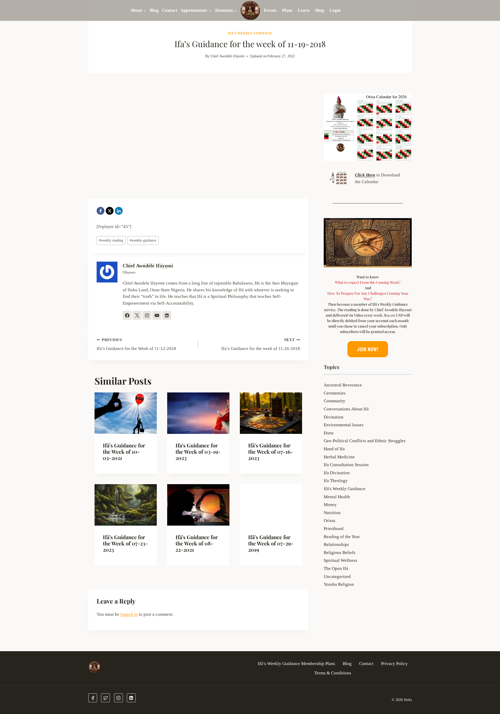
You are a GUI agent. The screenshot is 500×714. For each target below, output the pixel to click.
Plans (287, 10)
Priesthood (333, 528)
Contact (169, 10)
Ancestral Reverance (343, 385)
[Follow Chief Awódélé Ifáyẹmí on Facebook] (127, 315)
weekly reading (111, 240)
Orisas (329, 520)
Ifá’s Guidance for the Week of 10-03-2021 (124, 451)
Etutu (329, 432)
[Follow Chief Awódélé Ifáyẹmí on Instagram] (146, 315)
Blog (154, 10)
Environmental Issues (344, 424)
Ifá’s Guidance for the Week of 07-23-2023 (125, 543)
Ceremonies (335, 393)
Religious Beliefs (339, 552)
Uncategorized (337, 576)
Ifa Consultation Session (346, 464)
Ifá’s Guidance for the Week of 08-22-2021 (197, 543)
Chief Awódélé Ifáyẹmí (227, 56)
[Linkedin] (131, 697)
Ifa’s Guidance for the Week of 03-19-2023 (198, 451)
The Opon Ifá (336, 568)
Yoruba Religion (339, 584)
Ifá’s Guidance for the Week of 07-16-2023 (270, 451)
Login (335, 10)
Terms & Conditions (332, 672)
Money (330, 504)
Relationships (336, 544)
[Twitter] (105, 697)
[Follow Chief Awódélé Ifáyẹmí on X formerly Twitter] (137, 315)
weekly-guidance (143, 240)
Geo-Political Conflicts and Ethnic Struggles (364, 440)
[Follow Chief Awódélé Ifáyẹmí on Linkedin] (166, 315)
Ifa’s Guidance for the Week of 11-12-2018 (136, 344)
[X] (110, 211)
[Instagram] (118, 697)
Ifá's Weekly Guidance (250, 33)
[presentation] (126, 413)
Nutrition (332, 512)
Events (270, 10)
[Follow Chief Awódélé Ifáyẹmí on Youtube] (156, 315)
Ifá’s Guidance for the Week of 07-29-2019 (270, 543)
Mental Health (337, 496)
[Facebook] (100, 211)
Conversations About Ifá (346, 409)
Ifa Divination (337, 472)
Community (334, 400)
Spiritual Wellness (340, 560)
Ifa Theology (336, 480)
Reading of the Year (342, 536)
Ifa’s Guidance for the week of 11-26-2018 (260, 344)
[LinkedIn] (119, 211)
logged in (129, 614)
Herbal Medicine (339, 456)
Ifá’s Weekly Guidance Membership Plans (296, 663)
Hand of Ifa (334, 448)
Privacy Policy (394, 663)
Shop (319, 10)
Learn (303, 10)
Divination (333, 417)
